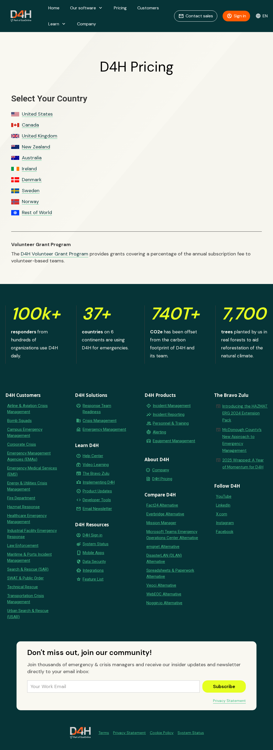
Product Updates (97, 491)
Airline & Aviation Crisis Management (27, 408)
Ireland (29, 169)
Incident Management (172, 405)
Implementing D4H (99, 482)
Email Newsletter (97, 508)
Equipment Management (174, 441)
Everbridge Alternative (165, 514)
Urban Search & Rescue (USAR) (28, 613)
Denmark (32, 180)
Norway (30, 201)
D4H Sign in (92, 535)
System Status (96, 544)
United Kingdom (39, 136)
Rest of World (37, 212)
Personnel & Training (171, 423)
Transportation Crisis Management (25, 598)
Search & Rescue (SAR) (28, 569)
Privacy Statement (229, 700)
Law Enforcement (22, 545)
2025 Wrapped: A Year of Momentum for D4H (243, 463)
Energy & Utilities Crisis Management (27, 486)
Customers (148, 8)
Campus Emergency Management (24, 432)
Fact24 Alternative (162, 505)
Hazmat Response (23, 506)
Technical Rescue (22, 587)
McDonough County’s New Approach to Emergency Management (242, 440)
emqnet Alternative (162, 546)
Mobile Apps (93, 552)
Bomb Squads (19, 420)
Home (53, 8)
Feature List (93, 579)
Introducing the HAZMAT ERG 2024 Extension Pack (245, 413)
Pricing (120, 8)
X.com (221, 514)
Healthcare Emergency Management (27, 518)
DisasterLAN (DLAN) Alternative (164, 558)
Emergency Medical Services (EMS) (32, 471)
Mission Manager (161, 522)
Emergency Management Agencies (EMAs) (29, 456)
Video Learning (96, 464)
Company (86, 24)
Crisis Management (100, 420)
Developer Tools (97, 500)
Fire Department (21, 498)
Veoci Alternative (161, 585)
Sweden (30, 191)
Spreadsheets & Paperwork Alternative (170, 573)
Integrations (93, 570)
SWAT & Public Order (25, 578)
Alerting (159, 432)
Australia (32, 158)
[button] (87, 8)
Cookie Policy (162, 732)
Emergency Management (104, 429)
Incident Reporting (168, 414)
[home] (21, 16)
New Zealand (36, 147)
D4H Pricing (162, 478)
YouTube (223, 496)
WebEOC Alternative (163, 594)
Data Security (94, 561)
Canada (30, 125)
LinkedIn (223, 505)
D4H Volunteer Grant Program (54, 254)
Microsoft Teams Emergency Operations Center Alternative (172, 534)
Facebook (224, 531)
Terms (103, 732)
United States (37, 114)
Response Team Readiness (97, 408)
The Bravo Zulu (96, 473)
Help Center (93, 455)
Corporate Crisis (21, 444)
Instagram (225, 522)
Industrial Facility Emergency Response (32, 533)
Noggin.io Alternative (164, 603)
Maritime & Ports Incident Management (29, 557)
